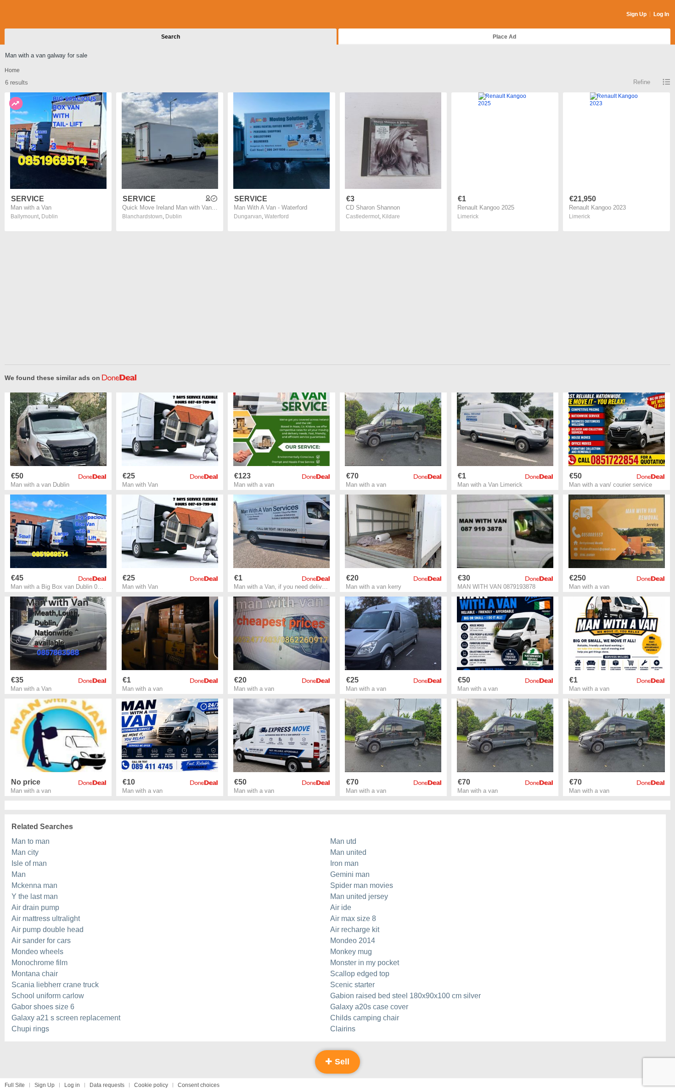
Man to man (30, 841)
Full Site (15, 1085)
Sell (340, 1061)
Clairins (342, 1029)
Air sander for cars (41, 940)
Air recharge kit (354, 929)
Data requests (107, 1085)
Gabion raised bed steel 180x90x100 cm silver (405, 996)
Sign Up (636, 14)
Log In (661, 14)
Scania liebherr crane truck (55, 985)
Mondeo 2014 (352, 940)
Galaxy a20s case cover (369, 1007)
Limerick (467, 216)
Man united (348, 852)
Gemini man (350, 874)
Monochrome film (39, 963)
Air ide (340, 907)
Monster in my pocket (364, 963)
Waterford (276, 216)
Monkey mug (351, 952)
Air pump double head (47, 929)
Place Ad (504, 37)
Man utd (343, 841)
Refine (641, 82)
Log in (72, 1085)
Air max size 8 (353, 918)
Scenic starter (352, 985)
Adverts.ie (41, 15)
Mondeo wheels (37, 952)
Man (18, 874)
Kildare (391, 216)
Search (170, 37)
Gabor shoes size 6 (42, 1007)
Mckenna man (34, 885)
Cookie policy (151, 1085)
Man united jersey (359, 896)
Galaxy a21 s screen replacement (65, 1018)
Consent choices (198, 1085)
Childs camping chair (364, 1018)
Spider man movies (361, 885)
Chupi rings (30, 1029)
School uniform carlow (47, 996)
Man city (25, 852)
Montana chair (34, 974)
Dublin (49, 216)
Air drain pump (35, 907)
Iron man (344, 863)
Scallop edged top (359, 974)
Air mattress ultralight (45, 918)
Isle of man (29, 863)
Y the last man (34, 896)
